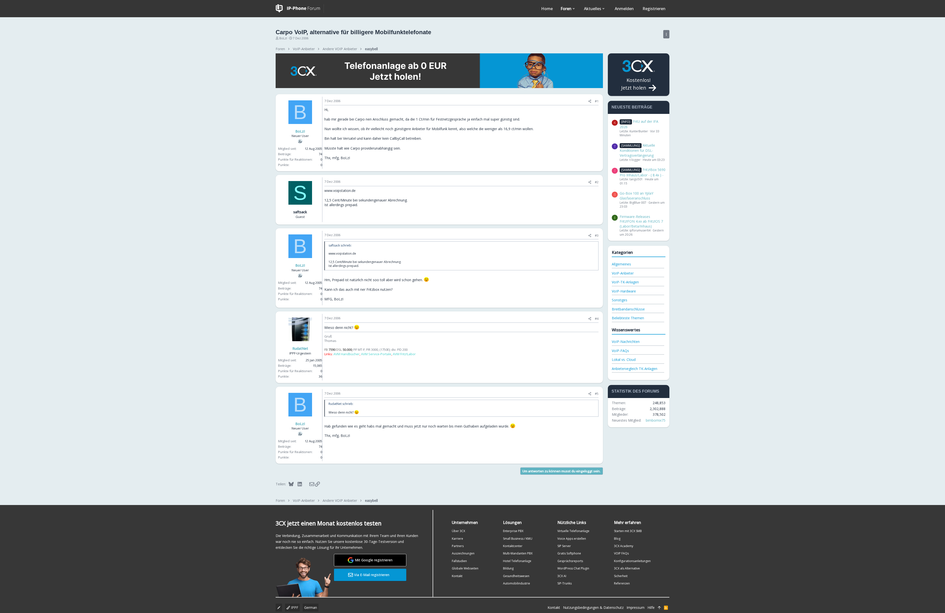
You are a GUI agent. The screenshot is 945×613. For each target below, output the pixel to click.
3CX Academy (623, 546)
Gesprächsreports (570, 561)
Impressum (636, 607)
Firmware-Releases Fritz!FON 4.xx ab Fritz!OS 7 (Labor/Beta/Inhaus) (641, 221)
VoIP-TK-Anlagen (625, 282)
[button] (573, 9)
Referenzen (622, 583)
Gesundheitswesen (516, 576)
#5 (596, 393)
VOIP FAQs (621, 553)
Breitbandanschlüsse (628, 309)
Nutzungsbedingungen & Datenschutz (593, 607)
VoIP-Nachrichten (626, 341)
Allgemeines (621, 264)
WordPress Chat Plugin (573, 568)
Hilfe (651, 607)
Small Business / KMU (517, 538)
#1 (596, 101)
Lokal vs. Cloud (624, 359)
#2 (596, 182)
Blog (617, 538)
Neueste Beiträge (632, 107)
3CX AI (561, 576)
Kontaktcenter (512, 546)
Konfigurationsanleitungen (632, 561)
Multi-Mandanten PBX (518, 553)
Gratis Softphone (569, 553)
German (310, 607)
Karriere (457, 538)
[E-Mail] (308, 484)
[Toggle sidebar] (666, 34)
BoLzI (283, 38)
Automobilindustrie (516, 583)
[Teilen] (589, 101)
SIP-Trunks (564, 583)
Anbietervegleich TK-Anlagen (634, 368)
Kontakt (457, 576)
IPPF (294, 607)
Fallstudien (459, 561)
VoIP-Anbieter (623, 273)
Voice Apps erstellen (571, 538)
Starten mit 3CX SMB (628, 531)
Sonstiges (619, 300)
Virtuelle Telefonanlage (573, 531)
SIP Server (564, 546)
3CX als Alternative (627, 568)
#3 (596, 235)
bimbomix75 (655, 420)
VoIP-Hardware (624, 291)
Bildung (508, 568)
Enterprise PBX (513, 531)
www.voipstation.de (340, 190)
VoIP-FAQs (620, 350)
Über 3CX (458, 531)
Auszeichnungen (463, 553)
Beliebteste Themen (628, 318)
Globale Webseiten (465, 568)
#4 (596, 318)
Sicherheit (621, 576)
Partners (458, 546)
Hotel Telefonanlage (517, 561)
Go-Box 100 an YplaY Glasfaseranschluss (636, 195)
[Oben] (659, 608)
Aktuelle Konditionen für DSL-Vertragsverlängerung (637, 150)
